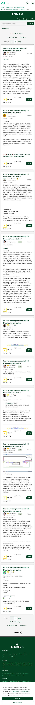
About (17, 673)
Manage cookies (17, 702)
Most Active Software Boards (9, 9)
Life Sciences (29, 655)
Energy (12, 655)
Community (9, 7)
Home (2, 7)
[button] (4, 99)
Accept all (17, 698)
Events (23, 675)
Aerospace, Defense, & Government (22, 653)
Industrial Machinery (19, 655)
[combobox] (13, 23)
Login (26, 19)
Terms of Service (11, 665)
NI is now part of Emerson (8, 673)
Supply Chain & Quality (15, 675)
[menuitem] (27, 3)
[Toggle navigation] (8, 3)
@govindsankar (10, 403)
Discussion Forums (19, 7)
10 (8, 611)
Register (19, 19)
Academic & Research (7, 653)
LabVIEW (22, 9)
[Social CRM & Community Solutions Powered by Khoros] (18, 632)
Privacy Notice (15, 691)
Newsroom (5, 675)
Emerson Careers (24, 673)
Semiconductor (6, 657)
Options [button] (29, 53)
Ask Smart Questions (17, 156)
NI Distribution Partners (7, 663)
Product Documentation (14, 681)
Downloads (4, 681)
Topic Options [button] (5, 28)
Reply (29, 99)
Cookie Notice (25, 691)
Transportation (15, 657)
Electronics (6, 655)
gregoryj (6, 248)
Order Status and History (20, 663)
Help (32, 19)
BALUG (9, 154)
